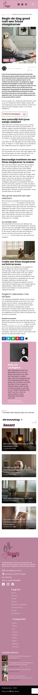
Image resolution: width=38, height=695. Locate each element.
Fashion (14, 626)
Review (14, 638)
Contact (13, 599)
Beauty (14, 623)
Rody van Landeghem (15, 68)
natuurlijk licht (6, 140)
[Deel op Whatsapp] (13, 338)
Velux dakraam (12, 203)
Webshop (15, 644)
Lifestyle (15, 632)
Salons (13, 593)
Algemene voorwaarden (19, 604)
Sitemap (14, 610)
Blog (7, 14)
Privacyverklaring (17, 607)
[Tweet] (8, 338)
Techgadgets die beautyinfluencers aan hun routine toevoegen (21, 663)
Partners (14, 601)
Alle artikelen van (15, 401)
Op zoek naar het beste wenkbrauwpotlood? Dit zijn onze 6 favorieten (20, 678)
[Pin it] (17, 338)
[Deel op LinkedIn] (22, 338)
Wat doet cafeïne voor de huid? (20, 669)
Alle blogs (15, 647)
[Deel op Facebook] (4, 338)
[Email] (26, 338)
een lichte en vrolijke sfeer (15, 324)
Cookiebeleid (15, 613)
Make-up (15, 635)
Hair (13, 629)
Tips (12, 60)
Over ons (14, 596)
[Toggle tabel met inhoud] (23, 114)
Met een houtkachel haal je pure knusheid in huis (20, 657)
